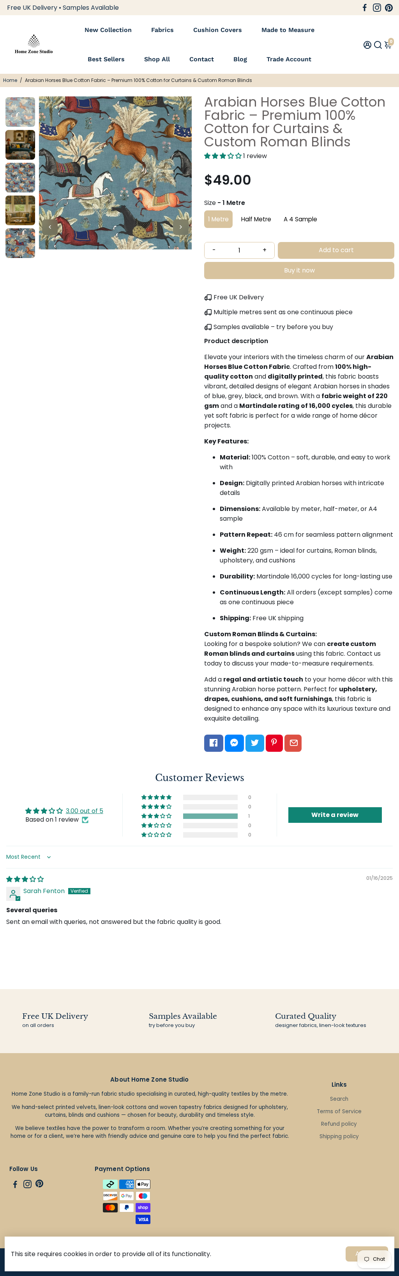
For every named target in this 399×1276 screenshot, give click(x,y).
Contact (201, 59)
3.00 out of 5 (84, 810)
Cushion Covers (217, 30)
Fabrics (162, 30)
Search (339, 1099)
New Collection (108, 30)
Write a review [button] (334, 814)
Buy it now (299, 270)
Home (10, 80)
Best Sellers (106, 59)
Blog (240, 59)
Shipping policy (339, 1136)
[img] (25, 879)
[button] (223, 155)
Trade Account (289, 59)
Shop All (157, 59)
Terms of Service (339, 1111)
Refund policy (339, 1124)
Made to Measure (287, 30)
